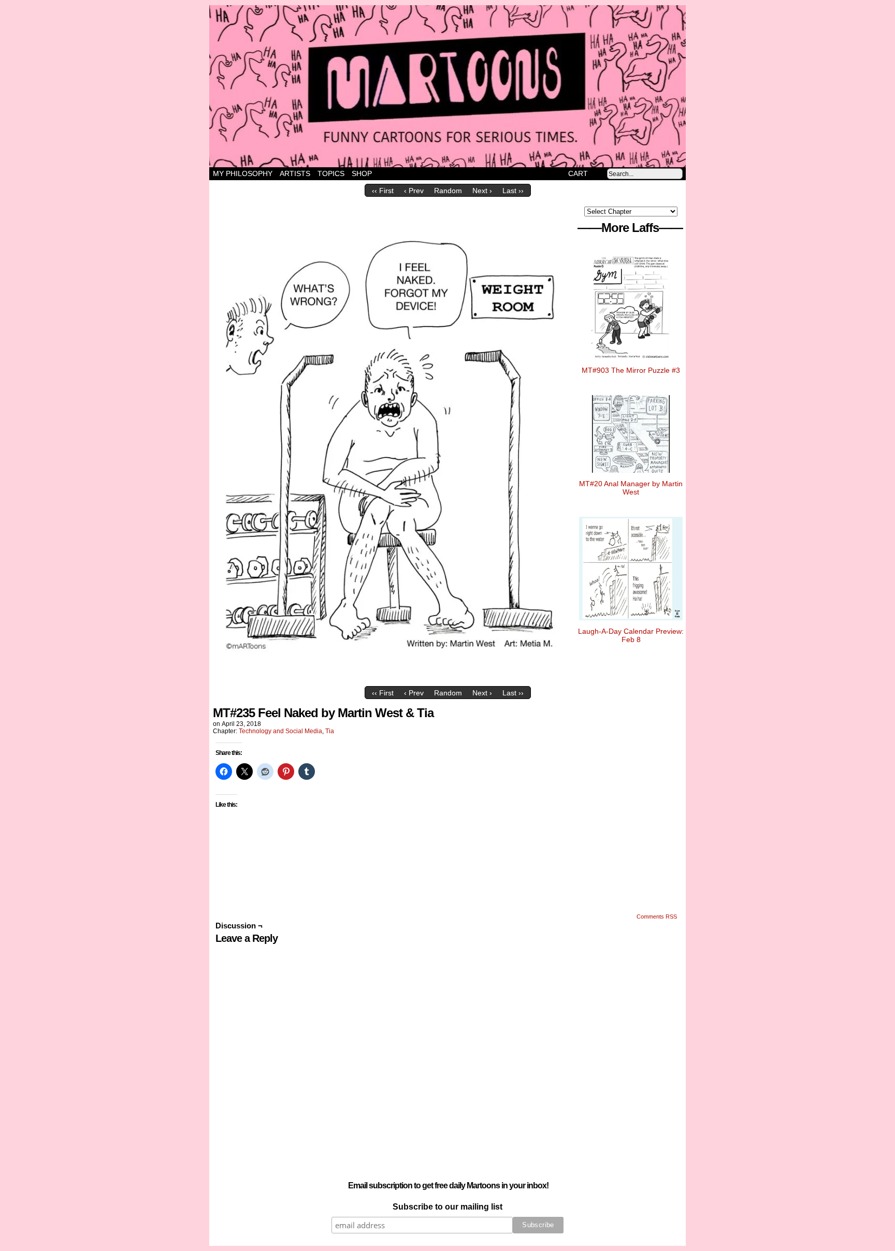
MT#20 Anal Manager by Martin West (631, 487)
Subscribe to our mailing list (447, 1206)
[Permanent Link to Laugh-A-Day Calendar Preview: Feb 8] (631, 623)
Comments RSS (657, 916)
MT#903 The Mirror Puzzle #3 (631, 370)
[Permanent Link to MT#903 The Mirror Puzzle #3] (631, 362)
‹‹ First (383, 190)
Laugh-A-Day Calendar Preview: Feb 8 (631, 635)
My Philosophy (242, 173)
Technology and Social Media (280, 731)
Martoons (468, 86)
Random (448, 190)
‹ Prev (414, 190)
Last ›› (513, 190)
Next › (482, 190)
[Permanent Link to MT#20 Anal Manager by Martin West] (631, 475)
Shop (362, 173)
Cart (578, 173)
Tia (329, 731)
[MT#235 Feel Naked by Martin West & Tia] (393, 679)
